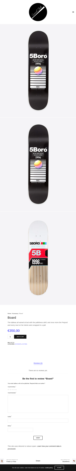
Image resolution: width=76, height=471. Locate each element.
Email (10, 425)
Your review (12, 392)
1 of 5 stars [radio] (8, 390)
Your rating (12, 386)
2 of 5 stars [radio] (10, 390)
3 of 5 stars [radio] (12, 390)
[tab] (38, 363)
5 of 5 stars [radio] (16, 390)
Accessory (15, 313)
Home (9, 313)
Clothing (24, 344)
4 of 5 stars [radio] (14, 390)
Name (10, 416)
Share (38, 461)
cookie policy (49, 467)
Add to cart (20, 336)
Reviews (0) (38, 363)
